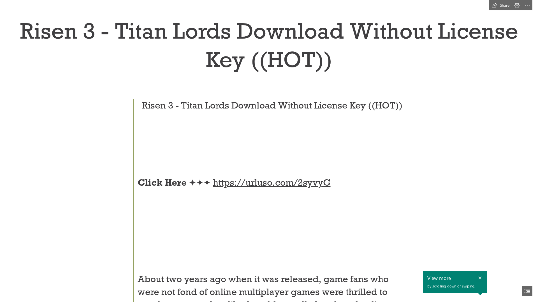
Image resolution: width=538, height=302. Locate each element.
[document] (269, 151)
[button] (500, 5)
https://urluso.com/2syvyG (272, 182)
